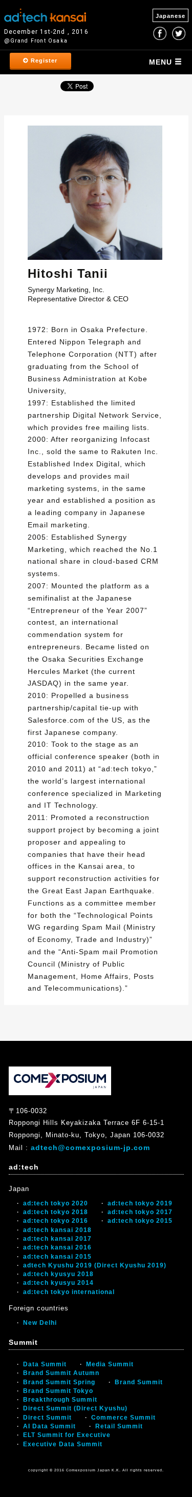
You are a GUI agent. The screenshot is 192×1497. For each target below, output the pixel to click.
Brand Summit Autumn (61, 1373)
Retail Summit (119, 1426)
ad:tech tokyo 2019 (140, 1203)
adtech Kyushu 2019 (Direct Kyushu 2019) (94, 1265)
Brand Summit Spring (59, 1382)
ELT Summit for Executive (67, 1435)
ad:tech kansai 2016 (57, 1247)
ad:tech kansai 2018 (57, 1230)
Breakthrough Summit (60, 1399)
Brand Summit (139, 1382)
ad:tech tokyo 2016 (55, 1220)
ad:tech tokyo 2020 (55, 1203)
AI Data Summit (49, 1426)
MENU (162, 62)
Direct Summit (47, 1417)
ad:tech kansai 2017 (57, 1238)
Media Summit (110, 1364)
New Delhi (40, 1322)
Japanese (170, 16)
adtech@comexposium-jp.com (90, 1147)
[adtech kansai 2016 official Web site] (45, 14)
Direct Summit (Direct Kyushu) (75, 1408)
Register (43, 60)
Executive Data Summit (62, 1444)
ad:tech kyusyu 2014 (58, 1282)
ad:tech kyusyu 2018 (58, 1274)
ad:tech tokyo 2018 (55, 1212)
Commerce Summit (123, 1417)
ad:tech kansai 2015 (57, 1256)
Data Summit (45, 1364)
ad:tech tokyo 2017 (140, 1212)
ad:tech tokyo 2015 (140, 1220)
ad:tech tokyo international (69, 1292)
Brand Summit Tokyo (58, 1391)
